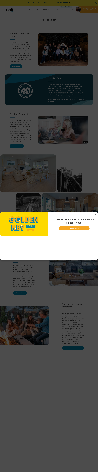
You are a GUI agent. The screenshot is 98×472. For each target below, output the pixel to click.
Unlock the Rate (74, 228)
